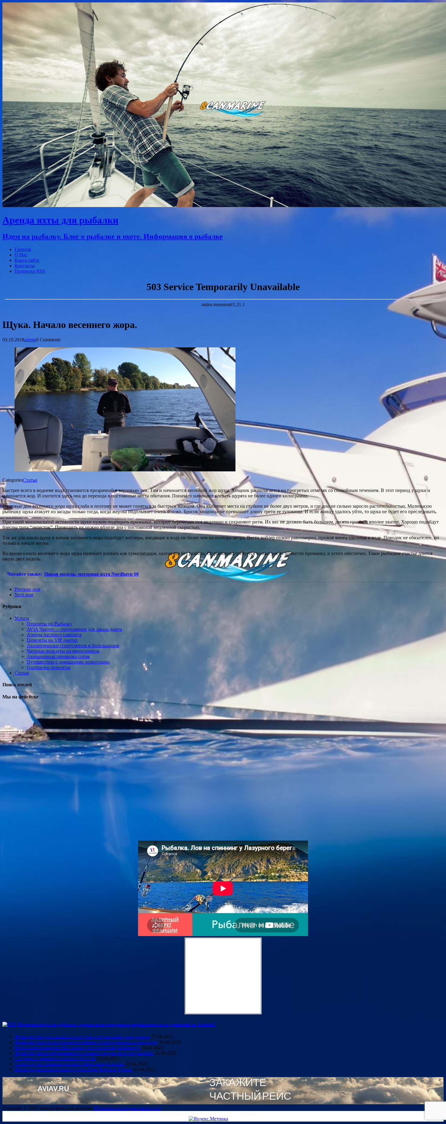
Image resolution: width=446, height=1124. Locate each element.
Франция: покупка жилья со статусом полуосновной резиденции (82, 1036)
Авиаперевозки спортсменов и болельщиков (73, 645)
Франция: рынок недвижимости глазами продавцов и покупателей (84, 1052)
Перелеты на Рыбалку (49, 623)
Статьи (30, 480)
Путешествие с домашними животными (68, 661)
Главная (23, 249)
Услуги (22, 618)
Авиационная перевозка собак (58, 656)
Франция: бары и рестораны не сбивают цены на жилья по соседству (86, 1042)
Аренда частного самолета (54, 634)
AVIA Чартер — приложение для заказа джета (74, 629)
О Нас (21, 254)
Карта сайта (27, 260)
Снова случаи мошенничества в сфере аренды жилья (69, 1063)
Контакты (25, 265)
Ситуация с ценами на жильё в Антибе (55, 1058)
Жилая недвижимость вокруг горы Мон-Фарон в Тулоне (73, 1069)
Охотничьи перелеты (48, 667)
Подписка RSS (30, 271)
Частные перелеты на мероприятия (63, 651)
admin (30, 339)
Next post (24, 594)
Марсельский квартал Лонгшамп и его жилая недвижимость (77, 1047)
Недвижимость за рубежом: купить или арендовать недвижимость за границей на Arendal (116, 1024)
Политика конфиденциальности (127, 1108)
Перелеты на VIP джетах (52, 640)
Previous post (27, 589)
